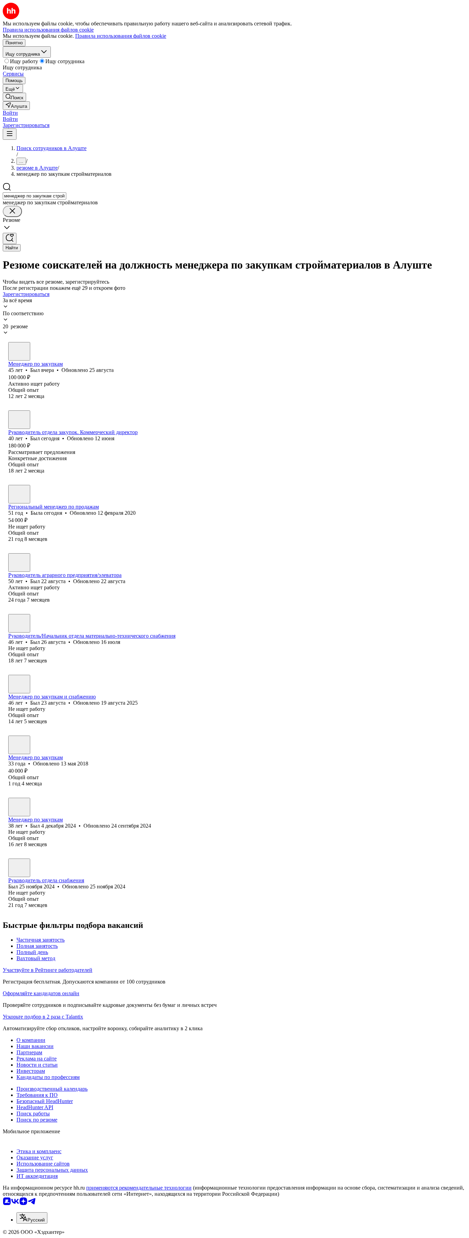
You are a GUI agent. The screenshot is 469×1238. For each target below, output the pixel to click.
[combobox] (34, 196)
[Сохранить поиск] (9, 238)
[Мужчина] (19, 351)
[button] (10, 113)
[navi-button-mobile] (9, 134)
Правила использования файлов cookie (120, 36)
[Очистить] (12, 211)
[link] (14, 97)
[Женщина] (19, 494)
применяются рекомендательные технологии (139, 1188)
